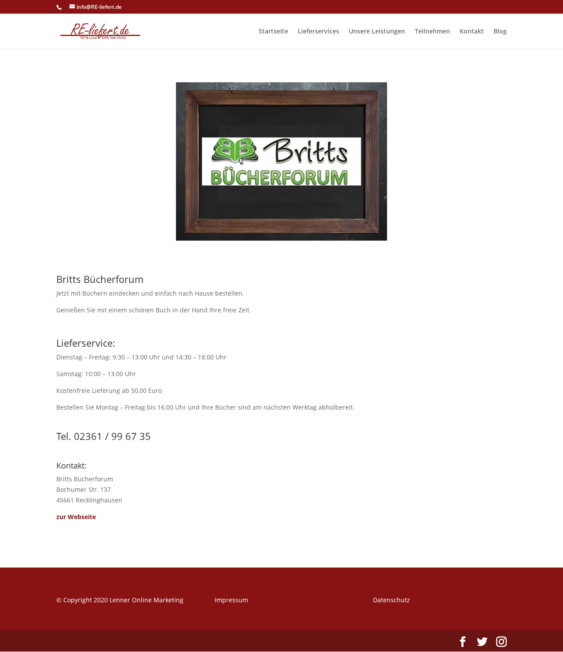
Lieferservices (318, 31)
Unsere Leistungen (377, 31)
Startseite (273, 31)
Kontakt (472, 31)
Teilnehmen (432, 31)
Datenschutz (391, 600)
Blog (500, 31)
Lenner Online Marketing (146, 600)
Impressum (231, 600)
